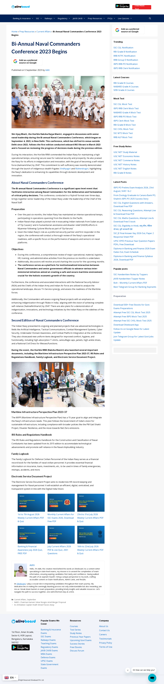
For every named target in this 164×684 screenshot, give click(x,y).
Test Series (75, 629)
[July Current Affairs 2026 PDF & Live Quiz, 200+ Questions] (61, 535)
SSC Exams (46, 636)
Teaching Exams (48, 643)
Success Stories (77, 643)
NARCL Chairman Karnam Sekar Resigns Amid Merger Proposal (40, 602)
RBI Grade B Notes (122, 172)
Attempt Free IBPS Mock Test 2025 (130, 316)
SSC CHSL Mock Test (123, 129)
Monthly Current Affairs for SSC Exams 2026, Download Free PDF (61, 518)
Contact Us (104, 630)
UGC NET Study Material (125, 152)
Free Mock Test (139, 7)
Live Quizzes (123, 18)
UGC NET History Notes (125, 164)
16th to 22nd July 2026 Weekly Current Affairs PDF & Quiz (90, 550)
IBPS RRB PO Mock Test (125, 116)
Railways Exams (48, 640)
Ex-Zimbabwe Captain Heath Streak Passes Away (34, 605)
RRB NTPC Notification (124, 55)
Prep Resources (95, 18)
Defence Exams (48, 657)
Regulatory (62, 18)
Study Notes (76, 633)
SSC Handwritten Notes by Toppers (131, 274)
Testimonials (105, 638)
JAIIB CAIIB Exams (49, 650)
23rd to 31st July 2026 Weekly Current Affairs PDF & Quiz (90, 518)
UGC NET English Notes (125, 168)
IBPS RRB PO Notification (126, 64)
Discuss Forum (77, 650)
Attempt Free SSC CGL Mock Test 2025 (132, 312)
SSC (37, 18)
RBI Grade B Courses (124, 83)
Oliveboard (21, 584)
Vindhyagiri (65, 168)
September (31, 599)
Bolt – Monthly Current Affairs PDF (130, 282)
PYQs (109, 18)
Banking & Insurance (22, 18)
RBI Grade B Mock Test (125, 124)
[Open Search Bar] (149, 18)
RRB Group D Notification (126, 60)
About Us (103, 626)
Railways (48, 18)
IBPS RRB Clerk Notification (127, 68)
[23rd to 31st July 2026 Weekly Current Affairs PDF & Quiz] (91, 503)
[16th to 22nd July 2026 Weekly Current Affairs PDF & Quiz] (91, 535)
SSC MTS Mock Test (123, 133)
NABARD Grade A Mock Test (127, 112)
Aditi (47, 70)
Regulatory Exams (49, 647)
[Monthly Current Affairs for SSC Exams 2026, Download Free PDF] (61, 503)
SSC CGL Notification (123, 47)
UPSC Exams (47, 660)
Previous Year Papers (80, 636)
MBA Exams (46, 654)
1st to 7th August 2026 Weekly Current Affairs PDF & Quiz (31, 518)
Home (14, 31)
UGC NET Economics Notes (127, 156)
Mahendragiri (82, 168)
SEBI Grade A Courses (124, 90)
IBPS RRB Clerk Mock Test (126, 108)
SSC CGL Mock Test (123, 104)
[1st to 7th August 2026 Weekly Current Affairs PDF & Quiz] (31, 503)
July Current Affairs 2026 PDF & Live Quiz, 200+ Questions (59, 550)
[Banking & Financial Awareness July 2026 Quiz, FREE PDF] (31, 535)
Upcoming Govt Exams (80, 640)
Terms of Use (105, 647)
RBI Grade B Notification (125, 51)
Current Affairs (44, 31)
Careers (103, 634)
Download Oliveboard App (126, 324)
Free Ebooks (76, 647)
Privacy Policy (105, 642)
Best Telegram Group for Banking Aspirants (135, 286)
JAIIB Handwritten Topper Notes (129, 278)
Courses (74, 626)
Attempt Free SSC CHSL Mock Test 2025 (133, 320)
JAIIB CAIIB (77, 18)
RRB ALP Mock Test (123, 137)
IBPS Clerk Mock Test (124, 120)
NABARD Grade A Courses (126, 86)
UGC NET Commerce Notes (127, 160)
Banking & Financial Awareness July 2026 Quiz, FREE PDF (30, 550)
